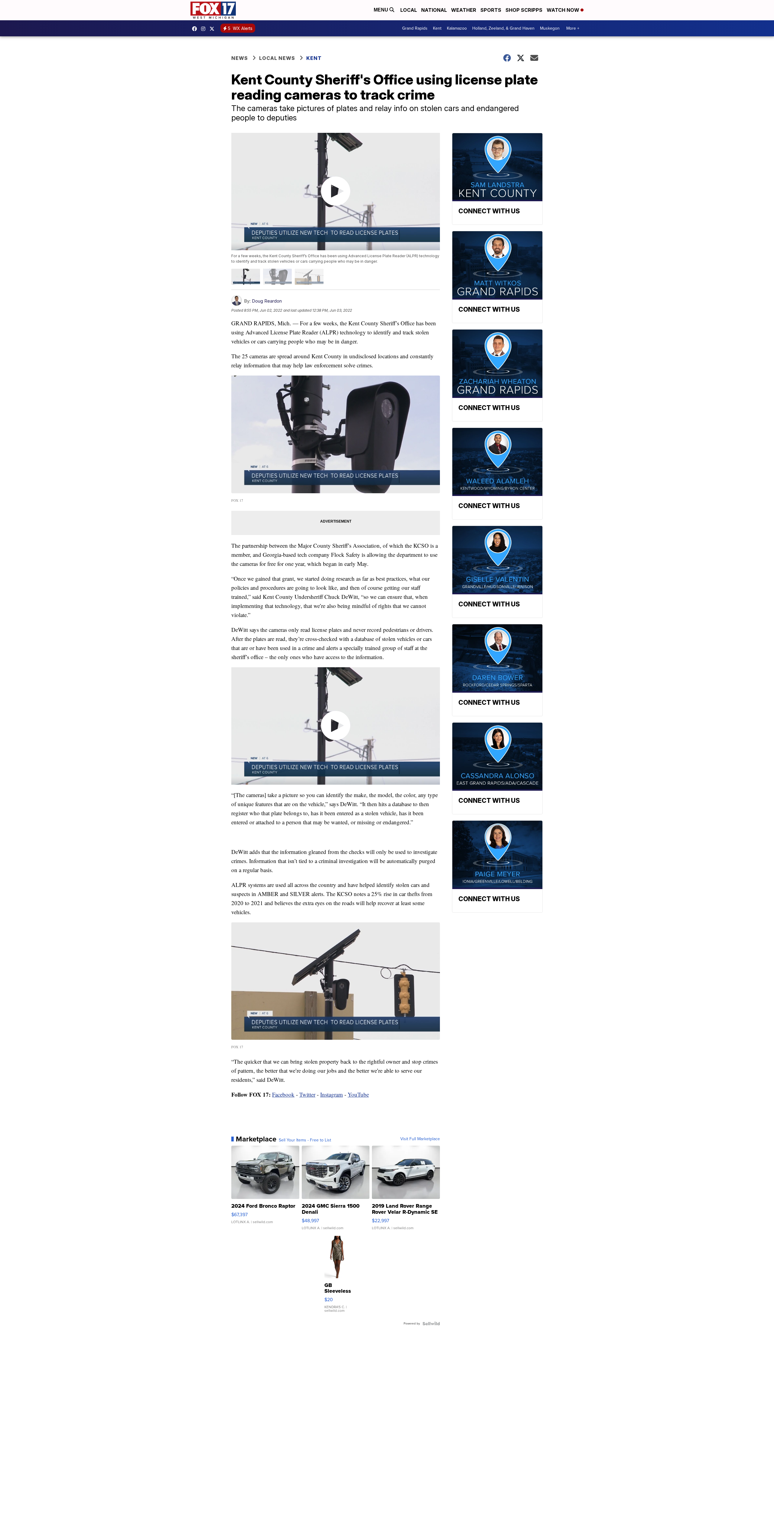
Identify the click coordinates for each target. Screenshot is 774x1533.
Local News (277, 58)
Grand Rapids (415, 28)
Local (408, 10)
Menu (381, 9)
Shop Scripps (524, 10)
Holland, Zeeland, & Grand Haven (503, 28)
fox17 (213, 28)
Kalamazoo (457, 28)
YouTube (358, 1094)
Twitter (307, 1094)
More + (572, 28)
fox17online (196, 28)
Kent (437, 28)
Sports (490, 10)
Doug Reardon (267, 301)
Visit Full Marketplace (420, 1139)
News (239, 58)
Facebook (283, 1094)
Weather (463, 10)
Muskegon (550, 28)
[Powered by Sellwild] (431, 1323)
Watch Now (563, 10)
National (434, 10)
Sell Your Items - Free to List (305, 1140)
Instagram (331, 1094)
